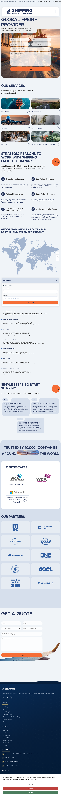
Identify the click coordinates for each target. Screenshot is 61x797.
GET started (56, 162)
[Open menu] (54, 12)
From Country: (6, 288)
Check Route (30, 302)
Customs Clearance (8, 722)
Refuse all (30, 788)
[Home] (18, 11)
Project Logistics (7, 719)
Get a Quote (6, 735)
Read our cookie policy (31, 779)
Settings (30, 784)
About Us (5, 730)
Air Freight (5, 709)
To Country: (5, 295)
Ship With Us (6, 738)
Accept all (30, 792)
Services (5, 733)
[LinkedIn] (3, 697)
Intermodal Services (8, 714)
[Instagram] (11, 697)
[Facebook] (7, 697)
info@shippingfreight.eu (12, 761)
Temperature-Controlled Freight (11, 717)
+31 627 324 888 (9, 758)
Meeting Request (7, 740)
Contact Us (5, 743)
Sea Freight (5, 707)
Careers (4, 745)
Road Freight (6, 712)
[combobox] (20, 44)
